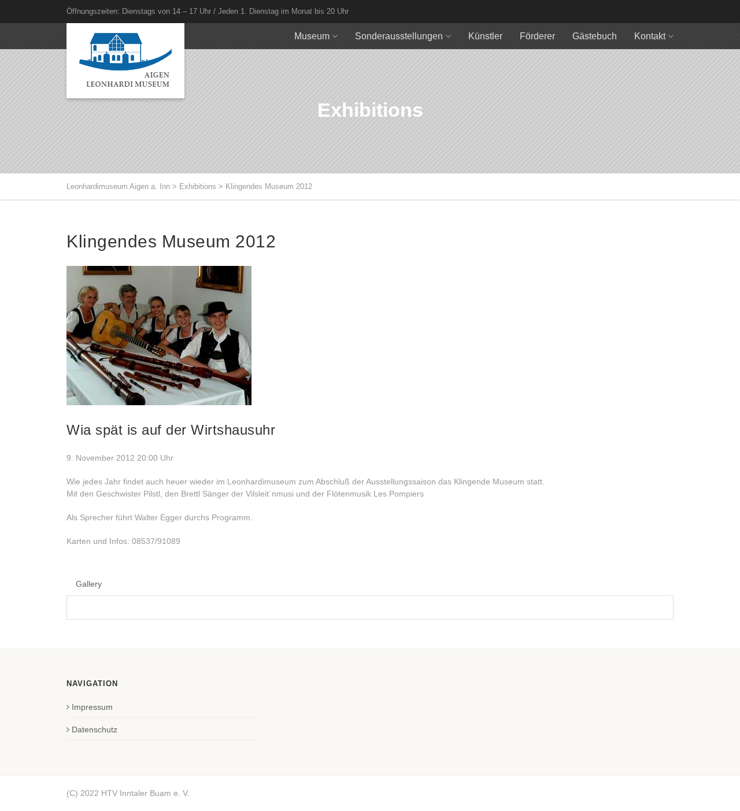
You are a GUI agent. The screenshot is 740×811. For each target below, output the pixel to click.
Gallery (89, 583)
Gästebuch (594, 36)
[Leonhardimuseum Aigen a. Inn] (125, 60)
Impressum (92, 707)
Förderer (537, 36)
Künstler (485, 36)
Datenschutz (94, 729)
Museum (312, 36)
